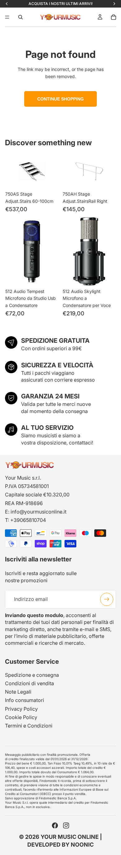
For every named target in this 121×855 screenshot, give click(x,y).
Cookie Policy (21, 717)
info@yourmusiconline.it (38, 512)
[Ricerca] (20, 17)
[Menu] (7, 17)
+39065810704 (28, 520)
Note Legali (18, 692)
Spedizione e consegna (32, 675)
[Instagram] (66, 825)
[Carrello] (113, 17)
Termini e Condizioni (28, 726)
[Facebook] (55, 825)
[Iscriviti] (106, 599)
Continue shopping (60, 98)
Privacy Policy (21, 709)
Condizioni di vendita (29, 683)
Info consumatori (24, 700)
